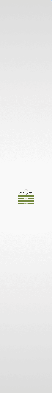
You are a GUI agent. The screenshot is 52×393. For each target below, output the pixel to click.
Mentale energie (26, 203)
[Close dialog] (51, 1)
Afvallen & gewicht (26, 198)
